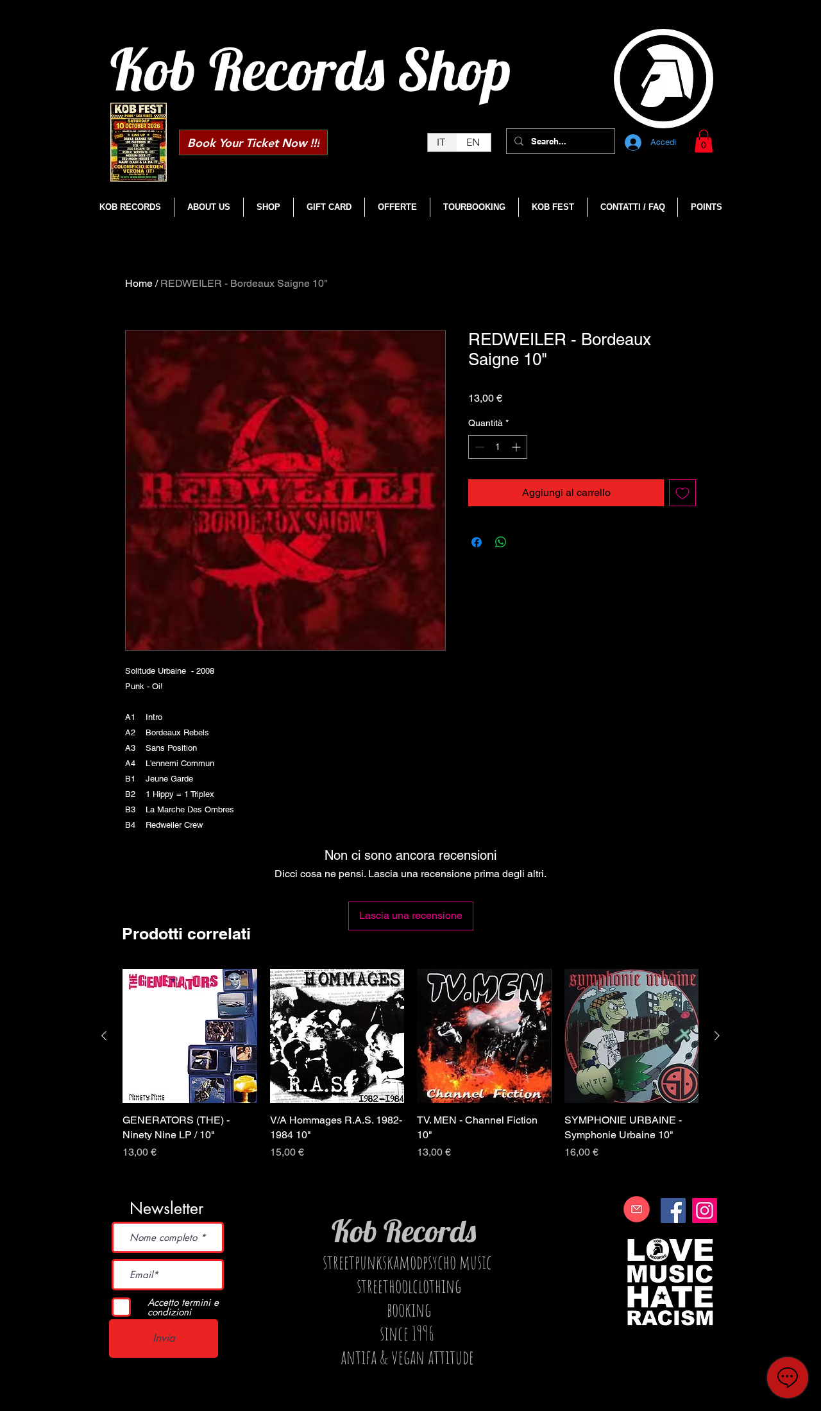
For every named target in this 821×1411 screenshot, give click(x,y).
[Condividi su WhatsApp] (501, 542)
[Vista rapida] (190, 1036)
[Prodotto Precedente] (104, 1035)
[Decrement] (478, 447)
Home (139, 283)
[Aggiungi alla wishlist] (682, 492)
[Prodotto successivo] (717, 1035)
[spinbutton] (497, 447)
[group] (410, 1079)
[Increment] (517, 447)
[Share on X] (525, 542)
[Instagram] (704, 1210)
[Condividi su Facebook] (476, 542)
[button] (703, 141)
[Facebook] (673, 1210)
